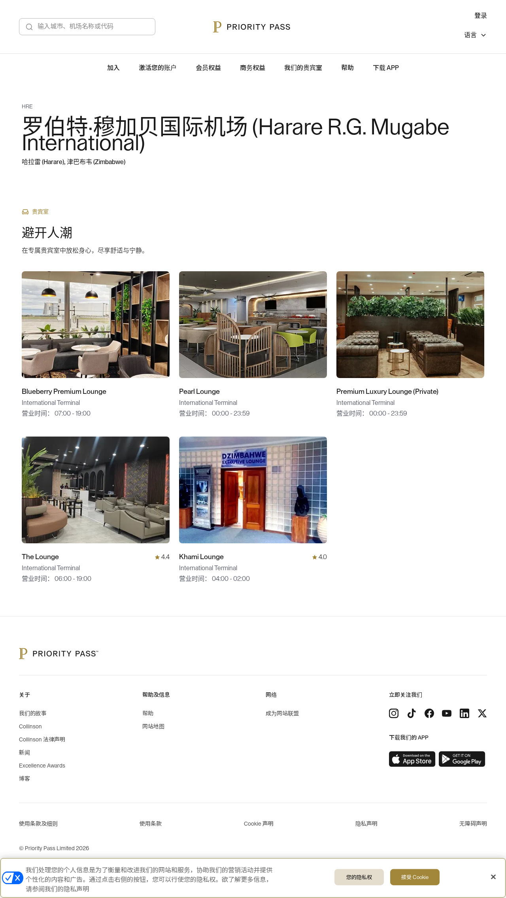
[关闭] (493, 877)
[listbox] (475, 36)
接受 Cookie (415, 877)
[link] (412, 759)
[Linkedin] (464, 713)
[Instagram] (393, 713)
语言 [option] (470, 35)
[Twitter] (482, 713)
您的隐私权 (359, 877)
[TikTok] (411, 713)
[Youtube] (446, 713)
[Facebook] (429, 713)
